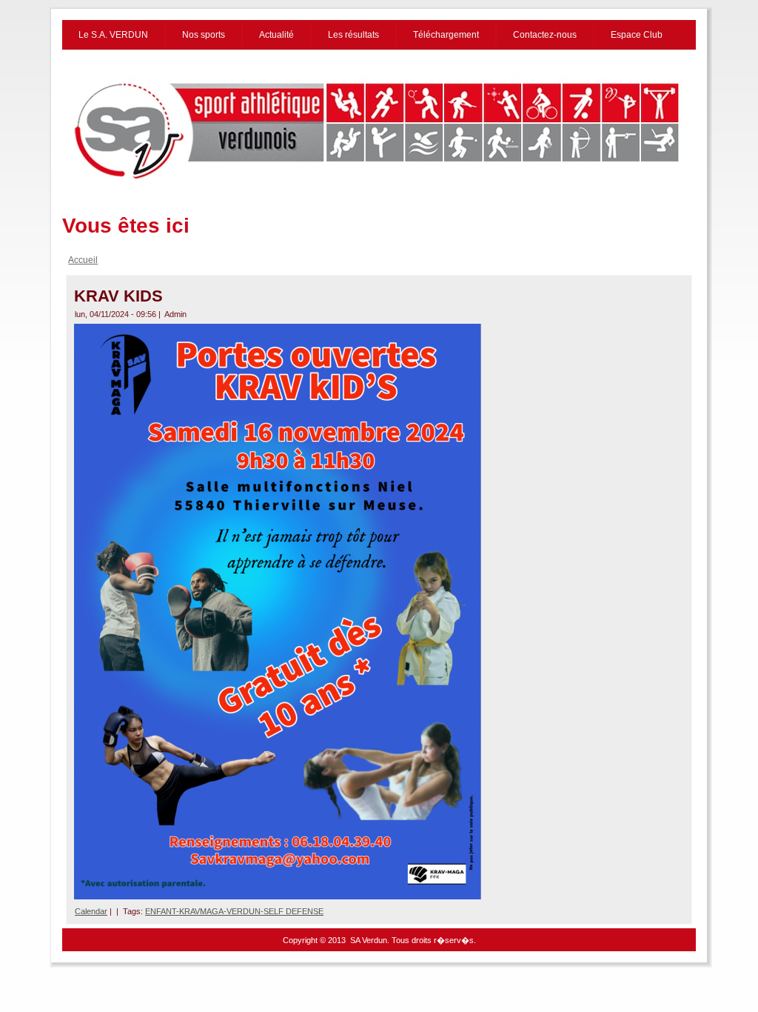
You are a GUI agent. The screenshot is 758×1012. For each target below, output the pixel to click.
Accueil (83, 260)
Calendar (91, 911)
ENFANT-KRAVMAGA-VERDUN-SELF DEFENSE (234, 911)
